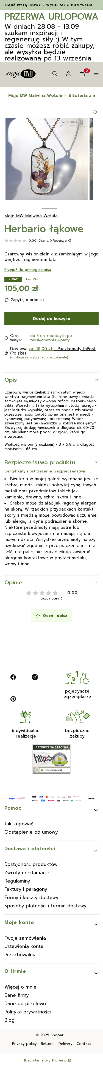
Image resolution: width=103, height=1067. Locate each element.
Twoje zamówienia (25, 938)
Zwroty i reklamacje (26, 872)
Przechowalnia (20, 954)
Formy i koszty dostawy (31, 897)
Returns (47, 1043)
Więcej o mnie (20, 987)
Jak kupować (18, 823)
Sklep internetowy (45, 1060)
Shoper (57, 1035)
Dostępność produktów (31, 864)
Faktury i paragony (25, 889)
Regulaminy (17, 880)
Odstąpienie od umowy (31, 832)
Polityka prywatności (27, 1011)
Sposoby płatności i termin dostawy (45, 905)
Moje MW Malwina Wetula (35, 95)
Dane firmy (16, 995)
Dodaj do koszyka (51, 319)
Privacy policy (24, 1043)
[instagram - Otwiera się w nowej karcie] (35, 677)
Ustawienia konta (23, 946)
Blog (9, 1020)
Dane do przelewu (25, 1003)
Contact (84, 1043)
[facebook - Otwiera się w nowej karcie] (13, 677)
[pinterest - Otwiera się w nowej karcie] (13, 699)
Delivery (66, 1043)
